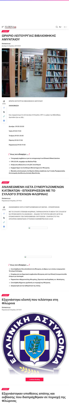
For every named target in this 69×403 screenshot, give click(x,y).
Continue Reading (34, 379)
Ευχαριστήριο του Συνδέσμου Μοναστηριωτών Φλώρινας (30, 168)
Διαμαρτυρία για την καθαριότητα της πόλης (25, 286)
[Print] (4, 120)
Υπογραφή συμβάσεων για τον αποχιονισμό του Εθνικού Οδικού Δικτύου (35, 158)
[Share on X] (4, 112)
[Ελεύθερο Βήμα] (10, 27)
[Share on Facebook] (4, 108)
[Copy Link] (4, 116)
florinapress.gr (6, 43)
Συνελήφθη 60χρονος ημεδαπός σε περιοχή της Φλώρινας (30, 282)
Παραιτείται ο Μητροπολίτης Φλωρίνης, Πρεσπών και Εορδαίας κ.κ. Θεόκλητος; (38, 279)
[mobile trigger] (3, 27)
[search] (56, 26)
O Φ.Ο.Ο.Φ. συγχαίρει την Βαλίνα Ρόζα (23, 161)
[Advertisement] (34, 12)
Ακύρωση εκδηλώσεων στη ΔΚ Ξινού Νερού (26, 165)
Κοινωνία (5, 31)
